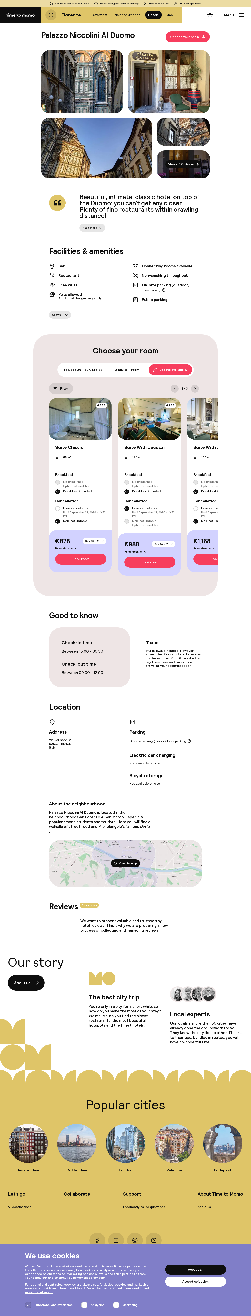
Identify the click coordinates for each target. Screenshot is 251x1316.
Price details (64, 548)
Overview (100, 15)
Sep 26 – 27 (92, 541)
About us (22, 982)
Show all (57, 315)
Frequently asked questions (144, 1207)
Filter (64, 388)
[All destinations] (50, 14)
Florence (71, 15)
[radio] (57, 482)
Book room (81, 559)
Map (169, 15)
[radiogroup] (80, 487)
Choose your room (184, 37)
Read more (90, 228)
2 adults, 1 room (127, 370)
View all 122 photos (181, 164)
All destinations (19, 1207)
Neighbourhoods (127, 15)
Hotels (153, 15)
